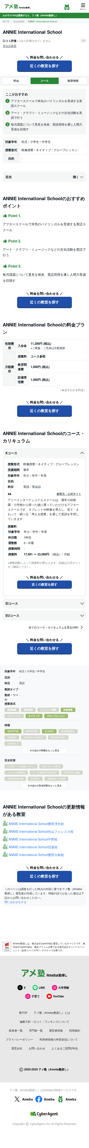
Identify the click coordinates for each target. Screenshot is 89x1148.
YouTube (58, 996)
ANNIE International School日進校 (33, 847)
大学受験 (63, 987)
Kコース (11, 453)
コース (44, 81)
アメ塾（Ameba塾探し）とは (52, 1012)
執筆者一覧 (16, 1030)
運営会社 (16, 1048)
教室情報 (73, 81)
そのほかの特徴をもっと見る (44, 750)
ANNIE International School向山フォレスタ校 (41, 831)
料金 (16, 81)
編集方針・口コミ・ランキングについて (44, 1021)
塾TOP (6, 21)
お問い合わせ (37, 1048)
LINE (42, 987)
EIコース (11, 603)
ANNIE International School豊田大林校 (36, 854)
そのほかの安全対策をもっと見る (44, 785)
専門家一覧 (36, 1030)
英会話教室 (19, 21)
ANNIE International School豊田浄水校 (36, 823)
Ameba (27, 1099)
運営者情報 (56, 1030)
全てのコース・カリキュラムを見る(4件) (54, 627)
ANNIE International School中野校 (33, 839)
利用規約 (74, 1030)
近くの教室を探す (44, 65)
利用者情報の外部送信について (58, 1039)
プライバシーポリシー (19, 1039)
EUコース (12, 615)
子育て (35, 996)
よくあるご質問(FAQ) (65, 1048)
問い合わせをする (15, 902)
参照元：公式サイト (69, 494)
